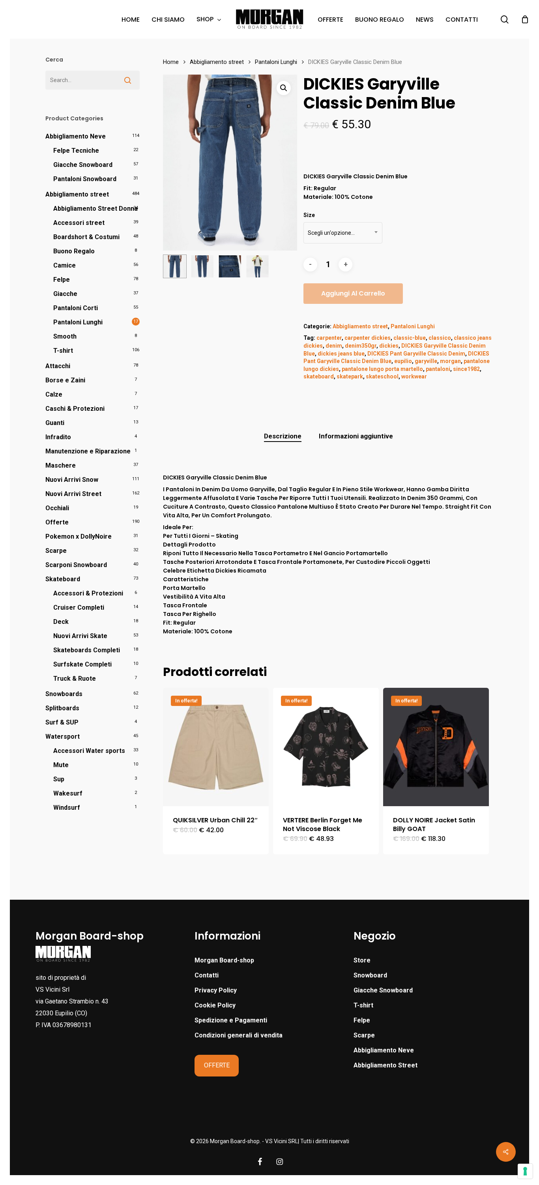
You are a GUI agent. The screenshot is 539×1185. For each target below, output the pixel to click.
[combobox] (342, 232)
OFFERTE (217, 1065)
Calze (53, 394)
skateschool (382, 376)
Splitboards (62, 708)
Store (362, 960)
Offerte (57, 522)
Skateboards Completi (86, 650)
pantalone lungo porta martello (382, 369)
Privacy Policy (216, 990)
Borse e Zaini (65, 380)
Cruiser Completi (78, 607)
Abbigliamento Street (385, 1065)
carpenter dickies (367, 338)
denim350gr (360, 346)
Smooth (65, 336)
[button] (284, 88)
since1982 (466, 369)
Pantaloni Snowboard (84, 179)
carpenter (329, 338)
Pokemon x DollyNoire (78, 536)
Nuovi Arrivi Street (73, 494)
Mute (61, 765)
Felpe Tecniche (76, 150)
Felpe (61, 279)
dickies (389, 346)
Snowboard (370, 975)
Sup (58, 779)
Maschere (60, 465)
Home (171, 62)
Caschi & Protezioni (75, 408)
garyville (426, 361)
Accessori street (79, 223)
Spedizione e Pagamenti (231, 1020)
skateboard (318, 376)
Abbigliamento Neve (75, 136)
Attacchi (57, 366)
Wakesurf (67, 793)
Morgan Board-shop (224, 960)
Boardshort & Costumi (86, 237)
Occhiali (57, 508)
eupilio (403, 361)
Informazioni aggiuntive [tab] (356, 436)
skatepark (350, 376)
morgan (450, 361)
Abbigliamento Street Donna (95, 208)
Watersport (62, 736)
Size (309, 215)
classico (440, 338)
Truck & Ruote (74, 678)
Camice (64, 265)
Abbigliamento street (77, 194)
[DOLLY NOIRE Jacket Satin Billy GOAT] (436, 747)
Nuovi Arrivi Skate (80, 636)
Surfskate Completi (82, 664)
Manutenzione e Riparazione (88, 451)
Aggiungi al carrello (353, 293)
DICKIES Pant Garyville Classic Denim (416, 353)
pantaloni (438, 369)
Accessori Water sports (89, 750)
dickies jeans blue (341, 353)
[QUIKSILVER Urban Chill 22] (216, 747)
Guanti (54, 423)
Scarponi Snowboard (76, 565)
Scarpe (56, 550)
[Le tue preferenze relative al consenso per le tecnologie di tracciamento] (525, 1171)
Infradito (58, 437)
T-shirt (63, 350)
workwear (414, 376)
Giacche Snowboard (82, 164)
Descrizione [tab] (282, 436)
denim (334, 346)
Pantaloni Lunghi (78, 322)
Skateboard (62, 579)
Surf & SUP (62, 722)
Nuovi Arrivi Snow (71, 479)
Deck (61, 621)
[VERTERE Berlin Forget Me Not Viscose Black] (326, 747)
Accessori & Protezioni (88, 593)
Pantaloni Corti (75, 308)
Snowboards (63, 694)
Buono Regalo (74, 251)
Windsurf (66, 807)
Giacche (65, 294)
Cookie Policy (215, 1005)
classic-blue (409, 338)
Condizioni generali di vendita (239, 1035)
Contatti (207, 975)
